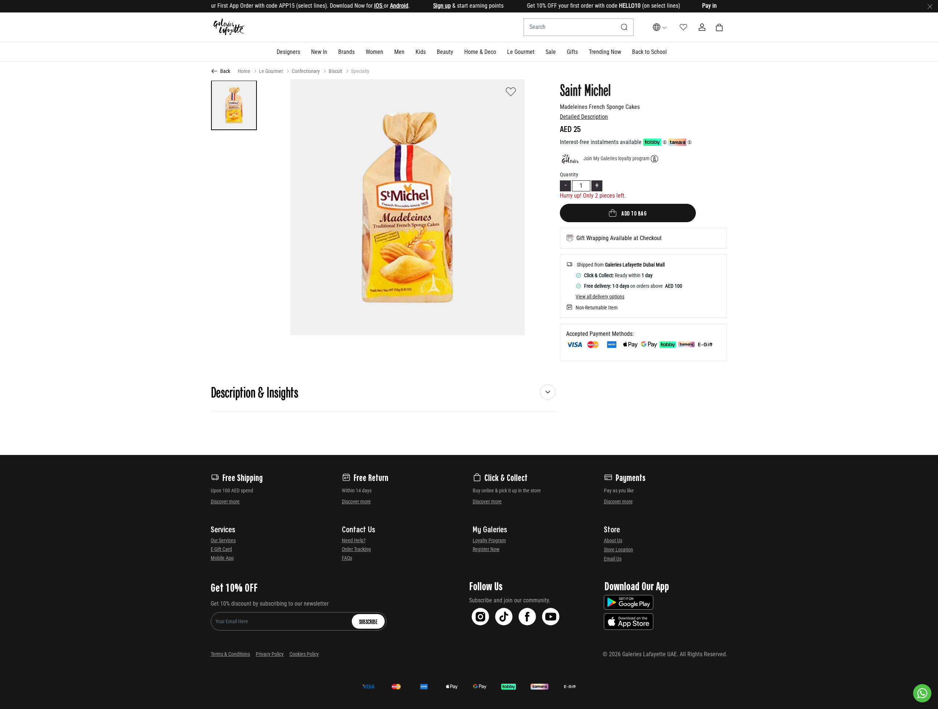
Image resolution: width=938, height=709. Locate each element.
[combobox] (579, 27)
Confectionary (306, 71)
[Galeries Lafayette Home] (229, 27)
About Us (613, 540)
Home (244, 71)
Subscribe (368, 621)
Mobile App (222, 558)
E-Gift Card (221, 549)
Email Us (612, 559)
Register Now (486, 549)
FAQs (347, 558)
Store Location (618, 549)
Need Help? (354, 540)
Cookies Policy (304, 654)
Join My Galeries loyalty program (616, 158)
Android (378, 5)
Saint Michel (585, 89)
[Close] (930, 6)
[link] (346, 51)
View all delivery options (600, 297)
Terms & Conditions (230, 654)
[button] (288, 51)
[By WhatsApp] (922, 693)
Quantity (569, 174)
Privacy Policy (270, 654)
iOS (358, 5)
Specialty (360, 71)
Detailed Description (584, 116)
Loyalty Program (489, 540)
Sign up (421, 5)
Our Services (223, 540)
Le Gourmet (271, 71)
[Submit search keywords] (624, 27)
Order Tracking (356, 549)
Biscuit (335, 71)
